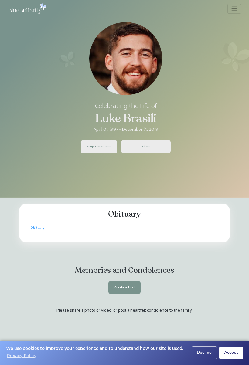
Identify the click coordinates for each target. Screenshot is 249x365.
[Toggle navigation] (234, 9)
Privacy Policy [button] (21, 356)
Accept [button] (231, 352)
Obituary (37, 227)
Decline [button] (204, 352)
